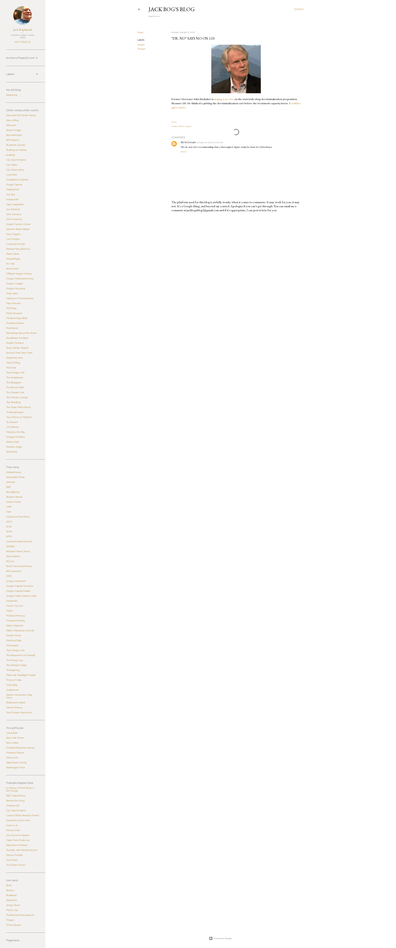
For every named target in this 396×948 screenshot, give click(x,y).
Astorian (10, 482)
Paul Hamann (13, 303)
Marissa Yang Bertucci (18, 249)
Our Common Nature (17, 835)
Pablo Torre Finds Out (18, 840)
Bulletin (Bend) (14, 497)
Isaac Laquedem (15, 204)
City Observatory (15, 169)
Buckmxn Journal (15, 145)
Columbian (12, 733)
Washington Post (15, 767)
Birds (9, 885)
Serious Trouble (14, 855)
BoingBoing (12, 492)
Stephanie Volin (14, 357)
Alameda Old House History (21, 115)
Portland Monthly (15, 620)
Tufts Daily (11, 685)
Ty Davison (12, 422)
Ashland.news (13, 472)
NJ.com (10, 561)
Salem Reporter (14, 625)
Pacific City (12, 910)
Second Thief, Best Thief (19, 352)
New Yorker (12, 742)
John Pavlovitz (14, 219)
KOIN (9, 531)
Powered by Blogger (223, 938)
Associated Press (15, 477)
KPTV (9, 536)
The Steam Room (16, 865)
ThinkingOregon (15, 412)
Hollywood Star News (17, 516)
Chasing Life (12, 805)
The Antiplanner (14, 377)
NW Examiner (13, 571)
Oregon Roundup (15, 288)
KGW (9, 526)
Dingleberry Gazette (17, 179)
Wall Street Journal (16, 762)
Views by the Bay (15, 432)
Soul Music (12, 860)
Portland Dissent (15, 323)
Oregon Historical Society (20, 278)
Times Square (13, 925)
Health (141, 44)
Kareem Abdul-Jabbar (18, 229)
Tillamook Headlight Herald (20, 675)
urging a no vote (224, 99)
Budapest (11, 895)
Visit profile (22, 42)
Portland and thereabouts (20, 915)
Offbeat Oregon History (19, 273)
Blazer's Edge (13, 130)
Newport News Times (18, 551)
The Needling (13, 402)
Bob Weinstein (14, 135)
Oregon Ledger (14, 283)
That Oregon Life (15, 372)
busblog (10, 155)
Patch (9, 610)
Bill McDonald (188, 142)
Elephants (11, 900)
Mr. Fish (10, 263)
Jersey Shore (13, 905)
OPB (8, 576)
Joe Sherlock (13, 209)
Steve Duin (12, 757)
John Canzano (14, 214)
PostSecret (12, 328)
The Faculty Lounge (17, 397)
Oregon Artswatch (16, 581)
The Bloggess (13, 382)
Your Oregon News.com (19, 712)
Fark (8, 511)
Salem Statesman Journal (20, 630)
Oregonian (12, 600)
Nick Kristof (12, 268)
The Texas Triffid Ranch (18, 407)
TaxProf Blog (13, 362)
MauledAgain (13, 258)
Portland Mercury (15, 615)
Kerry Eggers (13, 234)
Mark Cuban (12, 254)
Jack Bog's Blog (171, 9)
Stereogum (12, 645)
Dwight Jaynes (14, 184)
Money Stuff (13, 830)
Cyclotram (11, 174)
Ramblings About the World (21, 333)
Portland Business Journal (20, 747)
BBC (8, 487)
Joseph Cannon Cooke (18, 224)
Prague (10, 920)
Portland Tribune (15, 752)
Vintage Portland (15, 437)
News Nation (13, 556)
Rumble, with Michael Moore (21, 850)
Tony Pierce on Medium (19, 417)
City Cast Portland (16, 159)
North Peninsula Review (19, 566)
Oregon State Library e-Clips (21, 596)
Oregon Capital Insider (18, 591)
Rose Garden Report (17, 348)
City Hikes (11, 164)
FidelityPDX (12, 189)
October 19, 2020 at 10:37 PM (210, 142)
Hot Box (10, 194)
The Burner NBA (15, 387)
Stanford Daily (13, 640)
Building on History (16, 150)
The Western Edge (16, 665)
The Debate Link (15, 392)
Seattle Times (13, 635)
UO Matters (12, 427)
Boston (10, 890)
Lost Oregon (13, 239)
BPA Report (12, 140)
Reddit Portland (14, 343)
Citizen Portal (13, 502)
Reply (184, 152)
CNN (8, 506)
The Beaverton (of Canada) (20, 655)
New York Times (15, 737)
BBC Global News (15, 795)
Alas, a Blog (12, 120)
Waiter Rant (12, 442)
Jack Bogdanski (22, 30)
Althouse (11, 125)
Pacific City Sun (14, 605)
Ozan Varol (12, 293)
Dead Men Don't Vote (18, 820)
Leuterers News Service (19, 541)
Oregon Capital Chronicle (19, 586)
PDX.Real (11, 308)
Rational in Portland (16, 845)
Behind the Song (15, 800)
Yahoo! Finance (14, 707)
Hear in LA (11, 825)
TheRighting (13, 670)
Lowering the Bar (15, 244)
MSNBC (10, 546)
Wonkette (11, 451)
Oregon (141, 48)
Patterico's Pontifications (19, 298)
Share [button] (140, 32)
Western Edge (14, 446)
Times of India (13, 680)
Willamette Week (15, 702)
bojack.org (11, 95)
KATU (9, 521)
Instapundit (12, 199)
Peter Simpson (14, 313)
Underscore (12, 690)
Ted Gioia (11, 367)
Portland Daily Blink (16, 318)
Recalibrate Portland (17, 338)
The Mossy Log (14, 660)
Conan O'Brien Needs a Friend (22, 815)
